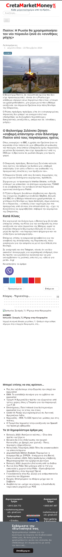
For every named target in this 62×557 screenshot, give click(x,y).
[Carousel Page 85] (46, 301)
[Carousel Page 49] (39, 299)
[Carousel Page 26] (47, 296)
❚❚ (58, 296)
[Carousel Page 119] (49, 304)
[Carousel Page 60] (58, 299)
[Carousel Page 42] (27, 299)
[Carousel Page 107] (28, 304)
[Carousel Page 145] (49, 306)
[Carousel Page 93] (4, 304)
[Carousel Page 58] (54, 299)
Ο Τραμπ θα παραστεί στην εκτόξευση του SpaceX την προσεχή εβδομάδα (31, 424)
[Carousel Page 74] (27, 301)
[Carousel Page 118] (47, 304)
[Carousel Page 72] (23, 301)
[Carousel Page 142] (44, 306)
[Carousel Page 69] (18, 301)
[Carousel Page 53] (46, 299)
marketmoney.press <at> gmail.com (15, 510)
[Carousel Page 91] (56, 301)
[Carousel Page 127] (18, 306)
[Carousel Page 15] (28, 296)
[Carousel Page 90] (54, 301)
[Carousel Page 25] (45, 296)
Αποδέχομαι (23, 550)
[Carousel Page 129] (21, 306)
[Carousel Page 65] (11, 301)
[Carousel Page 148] (54, 306)
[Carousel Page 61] (4, 301)
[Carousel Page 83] (42, 301)
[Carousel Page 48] (37, 299)
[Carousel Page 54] (47, 299)
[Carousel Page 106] (27, 304)
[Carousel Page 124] (58, 304)
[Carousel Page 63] (8, 301)
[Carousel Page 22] (40, 296)
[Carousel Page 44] (30, 299)
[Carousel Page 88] (51, 301)
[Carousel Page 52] (44, 299)
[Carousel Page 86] (47, 301)
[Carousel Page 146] (51, 306)
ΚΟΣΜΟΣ (7, 53)
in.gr (12, 259)
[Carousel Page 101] (18, 304)
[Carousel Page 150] (58, 306)
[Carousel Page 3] (7, 296)
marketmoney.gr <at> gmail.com (50, 513)
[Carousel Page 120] (51, 304)
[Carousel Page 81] (39, 301)
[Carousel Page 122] (54, 304)
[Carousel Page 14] (26, 296)
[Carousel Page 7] (14, 296)
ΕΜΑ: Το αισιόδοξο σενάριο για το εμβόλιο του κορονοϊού (30, 395)
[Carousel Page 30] (6, 299)
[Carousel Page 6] (12, 296)
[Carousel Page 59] (56, 299)
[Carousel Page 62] (6, 301)
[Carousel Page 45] (32, 299)
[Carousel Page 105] (25, 304)
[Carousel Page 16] (30, 296)
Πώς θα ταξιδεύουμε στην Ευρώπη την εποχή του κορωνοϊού (31, 390)
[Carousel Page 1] (4, 296)
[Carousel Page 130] (23, 306)
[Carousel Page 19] (35, 296)
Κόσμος (23, 320)
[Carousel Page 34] (13, 299)
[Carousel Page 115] (42, 304)
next (56, 296)
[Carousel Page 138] (37, 306)
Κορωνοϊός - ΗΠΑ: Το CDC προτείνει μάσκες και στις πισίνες (32, 419)
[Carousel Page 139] (39, 306)
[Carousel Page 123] (56, 304)
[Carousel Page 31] (8, 299)
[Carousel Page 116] (44, 304)
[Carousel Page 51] (42, 299)
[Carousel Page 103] (21, 304)
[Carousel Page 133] (28, 306)
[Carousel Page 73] (25, 301)
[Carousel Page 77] (32, 301)
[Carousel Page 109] (32, 304)
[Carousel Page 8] (16, 296)
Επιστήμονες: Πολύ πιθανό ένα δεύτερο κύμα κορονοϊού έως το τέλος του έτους (29, 408)
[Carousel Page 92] (58, 301)
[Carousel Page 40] (23, 299)
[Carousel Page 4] (9, 296)
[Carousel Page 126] (16, 306)
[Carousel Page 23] (42, 296)
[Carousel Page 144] (47, 306)
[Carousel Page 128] (20, 306)
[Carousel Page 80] (37, 301)
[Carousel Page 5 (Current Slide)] (11, 296)
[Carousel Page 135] (32, 306)
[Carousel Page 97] (11, 304)
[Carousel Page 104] (23, 304)
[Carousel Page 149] (56, 306)
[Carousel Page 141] (42, 306)
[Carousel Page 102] (20, 304)
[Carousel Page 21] (38, 296)
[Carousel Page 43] (28, 299)
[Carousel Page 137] (35, 306)
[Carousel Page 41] (25, 299)
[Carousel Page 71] (21, 301)
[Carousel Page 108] (30, 304)
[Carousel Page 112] (37, 304)
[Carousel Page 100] (16, 304)
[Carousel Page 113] (39, 304)
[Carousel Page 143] (46, 306)
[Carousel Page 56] (51, 299)
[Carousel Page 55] (49, 299)
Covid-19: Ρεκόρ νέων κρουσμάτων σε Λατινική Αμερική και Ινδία (29, 414)
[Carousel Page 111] (35, 304)
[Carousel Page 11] (21, 296)
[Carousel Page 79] (35, 301)
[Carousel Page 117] (46, 304)
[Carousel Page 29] (4, 299)
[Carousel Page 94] (6, 304)
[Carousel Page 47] (35, 299)
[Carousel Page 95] (8, 304)
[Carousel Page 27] (49, 296)
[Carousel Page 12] (23, 296)
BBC (25, 142)
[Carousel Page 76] (30, 301)
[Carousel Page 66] (13, 301)
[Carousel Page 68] (16, 301)
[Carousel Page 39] (21, 299)
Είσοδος (15, 520)
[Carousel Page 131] (25, 306)
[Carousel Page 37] (18, 299)
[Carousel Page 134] (30, 306)
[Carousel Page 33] (11, 299)
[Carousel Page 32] (9, 299)
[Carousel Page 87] (49, 301)
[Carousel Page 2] (5, 296)
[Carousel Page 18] (33, 296)
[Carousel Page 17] (31, 296)
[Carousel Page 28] (50, 296)
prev (53, 296)
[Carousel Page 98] (13, 304)
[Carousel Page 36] (16, 299)
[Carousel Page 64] (9, 301)
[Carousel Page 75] (28, 301)
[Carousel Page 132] (27, 306)
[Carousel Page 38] (20, 299)
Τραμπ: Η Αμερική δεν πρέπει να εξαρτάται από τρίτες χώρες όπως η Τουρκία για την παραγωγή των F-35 (31, 402)
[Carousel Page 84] (44, 301)
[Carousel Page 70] (20, 301)
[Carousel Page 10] (19, 296)
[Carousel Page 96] (9, 304)
